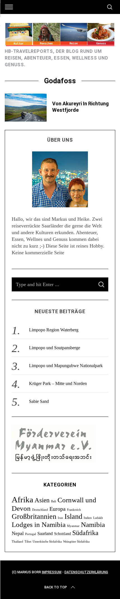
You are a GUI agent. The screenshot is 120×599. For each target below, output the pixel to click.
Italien (88, 517)
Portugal (30, 534)
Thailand (17, 541)
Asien (42, 500)
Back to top (55, 587)
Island (73, 516)
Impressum (51, 572)
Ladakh (98, 517)
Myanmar (73, 525)
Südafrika (85, 532)
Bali (53, 501)
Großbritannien (34, 516)
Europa (57, 509)
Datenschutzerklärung (86, 572)
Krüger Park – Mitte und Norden (58, 383)
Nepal (18, 533)
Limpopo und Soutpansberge (54, 347)
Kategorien (60, 485)
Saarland (45, 533)
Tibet (28, 541)
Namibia (93, 524)
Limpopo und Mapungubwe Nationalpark (66, 365)
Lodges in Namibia (39, 524)
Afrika (22, 499)
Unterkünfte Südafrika (47, 541)
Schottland (62, 534)
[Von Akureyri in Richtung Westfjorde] (26, 108)
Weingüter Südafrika (76, 541)
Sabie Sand (39, 401)
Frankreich (74, 509)
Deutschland (40, 509)
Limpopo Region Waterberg (53, 329)
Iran (60, 517)
